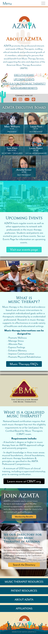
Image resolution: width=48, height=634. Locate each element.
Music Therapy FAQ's (24, 364)
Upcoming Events (24, 79)
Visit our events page (24, 249)
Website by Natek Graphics (24, 632)
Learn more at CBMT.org (24, 481)
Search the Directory (24, 564)
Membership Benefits (24, 516)
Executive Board (24, 75)
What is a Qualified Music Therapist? (24, 83)
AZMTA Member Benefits (24, 88)
